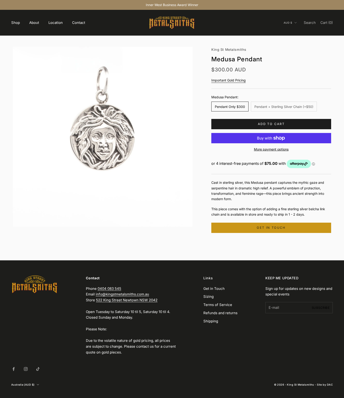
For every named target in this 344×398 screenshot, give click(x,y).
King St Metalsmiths (228, 50)
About (34, 22)
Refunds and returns (220, 313)
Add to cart (271, 124)
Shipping (210, 321)
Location (55, 22)
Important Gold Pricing (228, 80)
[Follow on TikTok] (38, 369)
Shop (15, 22)
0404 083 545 (109, 288)
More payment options (271, 149)
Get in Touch (214, 288)
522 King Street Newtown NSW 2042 (126, 300)
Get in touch (271, 227)
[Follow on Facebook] (13, 369)
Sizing (208, 296)
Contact (78, 22)
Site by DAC (325, 384)
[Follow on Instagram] (25, 369)
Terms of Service (217, 304)
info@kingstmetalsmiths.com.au (122, 294)
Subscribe (321, 308)
